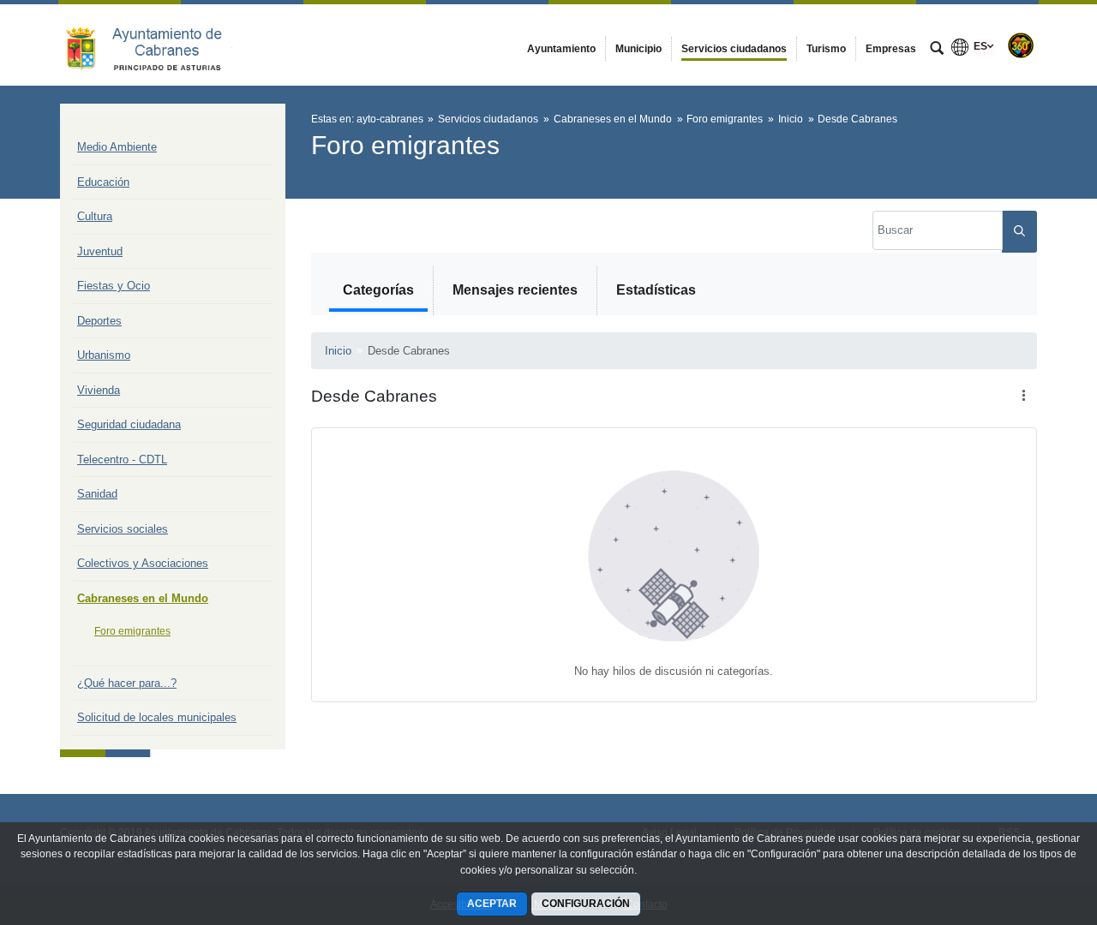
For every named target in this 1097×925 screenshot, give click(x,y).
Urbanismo (103, 355)
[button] (1023, 396)
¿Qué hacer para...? (127, 683)
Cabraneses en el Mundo (142, 598)
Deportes (99, 320)
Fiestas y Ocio (113, 285)
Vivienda (98, 390)
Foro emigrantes (132, 631)
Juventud (100, 251)
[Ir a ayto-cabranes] (154, 44)
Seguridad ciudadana (129, 424)
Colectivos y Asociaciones (142, 563)
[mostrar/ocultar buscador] (936, 50)
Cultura (94, 216)
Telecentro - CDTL (122, 459)
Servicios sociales (122, 528)
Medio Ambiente (117, 146)
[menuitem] (561, 49)
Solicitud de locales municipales (157, 717)
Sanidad (97, 493)
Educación (103, 182)
